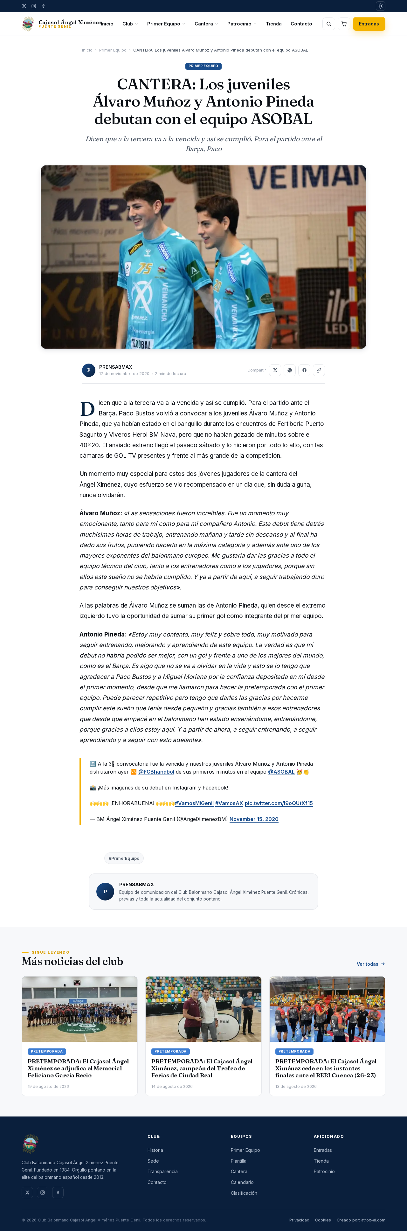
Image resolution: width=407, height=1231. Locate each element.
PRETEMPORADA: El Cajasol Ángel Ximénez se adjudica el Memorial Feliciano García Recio (78, 1068)
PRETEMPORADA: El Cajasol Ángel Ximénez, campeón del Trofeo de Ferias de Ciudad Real (201, 1068)
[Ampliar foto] (203, 257)
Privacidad (299, 1220)
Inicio (107, 23)
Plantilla (238, 1161)
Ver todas (367, 964)
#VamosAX (229, 803)
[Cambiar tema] (380, 6)
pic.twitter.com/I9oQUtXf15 (279, 803)
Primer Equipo (163, 23)
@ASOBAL (281, 772)
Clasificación (244, 1193)
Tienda (274, 23)
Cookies (323, 1220)
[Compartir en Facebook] (304, 370)
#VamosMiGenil (194, 803)
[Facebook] (43, 6)
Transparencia (163, 1171)
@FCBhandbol (156, 772)
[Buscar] (328, 23)
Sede (153, 1161)
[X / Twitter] (24, 6)
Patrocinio (239, 23)
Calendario (242, 1182)
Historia (155, 1150)
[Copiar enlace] (319, 370)
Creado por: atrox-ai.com (361, 1220)
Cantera (204, 23)
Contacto (301, 23)
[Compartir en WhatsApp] (290, 370)
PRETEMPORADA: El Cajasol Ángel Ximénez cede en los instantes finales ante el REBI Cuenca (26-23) (325, 1068)
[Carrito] (344, 23)
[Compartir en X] (275, 370)
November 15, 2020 (254, 819)
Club (127, 23)
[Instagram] (33, 6)
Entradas (369, 23)
